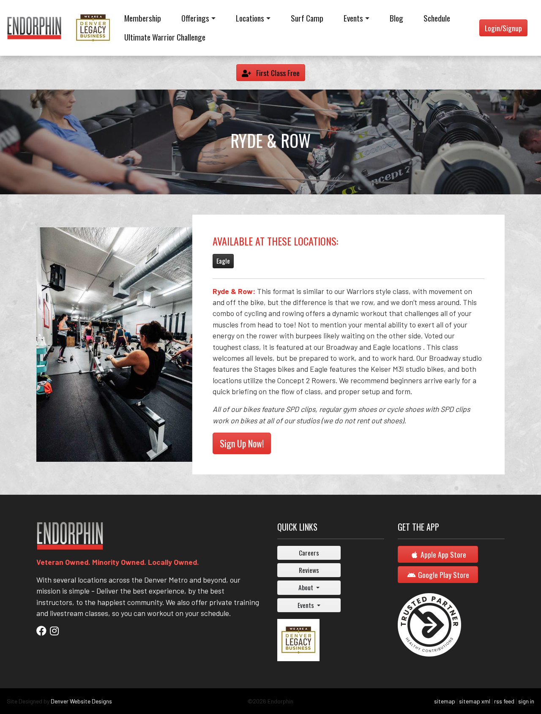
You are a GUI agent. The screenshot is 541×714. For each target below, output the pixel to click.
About (306, 587)
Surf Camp (307, 18)
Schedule (437, 18)
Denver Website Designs (81, 701)
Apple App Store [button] (443, 554)
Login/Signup (503, 27)
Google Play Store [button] (443, 574)
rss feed (504, 701)
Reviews (309, 570)
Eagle (223, 261)
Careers (309, 553)
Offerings (195, 18)
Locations (250, 18)
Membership (142, 18)
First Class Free (277, 72)
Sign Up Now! (242, 443)
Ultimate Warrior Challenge (164, 37)
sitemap (444, 701)
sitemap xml (474, 701)
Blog (396, 18)
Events (353, 18)
